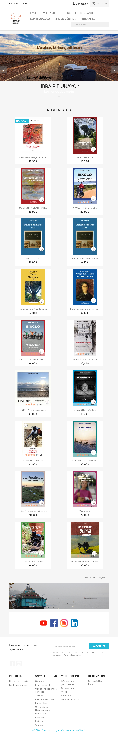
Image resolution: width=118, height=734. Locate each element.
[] (107, 26)
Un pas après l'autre (33, 561)
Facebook (12, 663)
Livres (34, 13)
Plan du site (41, 713)
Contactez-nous (18, 3)
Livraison (39, 681)
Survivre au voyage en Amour (33, 157)
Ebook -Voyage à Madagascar (33, 309)
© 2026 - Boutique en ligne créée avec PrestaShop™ (59, 730)
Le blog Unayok (84, 13)
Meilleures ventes (18, 685)
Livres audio (49, 13)
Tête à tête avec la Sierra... (33, 511)
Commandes (67, 688)
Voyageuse (85, 511)
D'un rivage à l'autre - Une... (33, 207)
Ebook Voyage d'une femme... (85, 309)
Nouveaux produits (18, 681)
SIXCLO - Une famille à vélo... (33, 359)
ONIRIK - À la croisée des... (33, 410)
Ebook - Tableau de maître (85, 258)
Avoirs (64, 691)
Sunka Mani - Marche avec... (85, 460)
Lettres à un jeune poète (85, 359)
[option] (59, 66)
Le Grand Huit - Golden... (85, 410)
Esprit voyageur (40, 18)
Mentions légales (43, 685)
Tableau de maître (33, 258)
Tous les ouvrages (95, 577)
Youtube (39, 725)
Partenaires (87, 18)
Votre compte (70, 676)
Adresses (66, 695)
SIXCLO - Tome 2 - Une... (85, 207)
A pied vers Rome (84, 157)
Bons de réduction (70, 699)
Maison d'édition (65, 18)
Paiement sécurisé (44, 699)
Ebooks (66, 13)
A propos (39, 695)
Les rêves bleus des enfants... (85, 561)
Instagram (19, 663)
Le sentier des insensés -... (33, 460)
